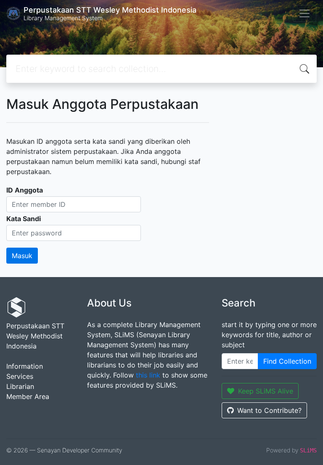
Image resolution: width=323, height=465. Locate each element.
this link (148, 375)
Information (24, 366)
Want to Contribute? (269, 410)
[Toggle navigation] (304, 13)
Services (19, 376)
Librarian (20, 386)
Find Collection (287, 361)
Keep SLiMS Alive (265, 391)
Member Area (27, 396)
